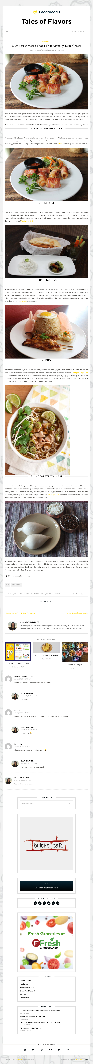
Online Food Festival (27, 991)
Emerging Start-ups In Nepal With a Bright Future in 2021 (40, 1022)
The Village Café (53, 494)
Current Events (25, 981)
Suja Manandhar (53, 594)
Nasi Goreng (16, 585)
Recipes (23, 994)
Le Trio (59, 144)
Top (86, 1059)
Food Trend (46, 42)
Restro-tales (24, 998)
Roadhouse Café (27, 221)
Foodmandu (19, 1059)
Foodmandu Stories (27, 987)
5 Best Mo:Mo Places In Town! (77, 613)
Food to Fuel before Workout (46, 655)
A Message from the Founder (30, 1028)
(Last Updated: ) (46, 50)
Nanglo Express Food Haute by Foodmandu (20, 613)
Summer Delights (75, 664)
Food (7, 585)
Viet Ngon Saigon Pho (80, 373)
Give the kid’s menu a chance (18, 663)
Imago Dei (23, 301)
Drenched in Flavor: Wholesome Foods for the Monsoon (40, 1010)
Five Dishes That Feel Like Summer (32, 1016)
